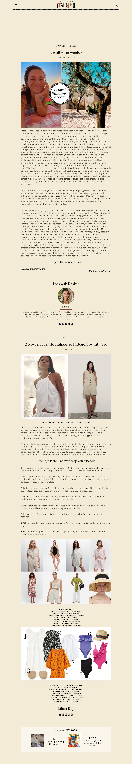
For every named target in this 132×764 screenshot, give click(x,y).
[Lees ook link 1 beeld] (37, 747)
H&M (78, 621)
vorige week (34, 131)
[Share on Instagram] (63, 324)
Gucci (81, 689)
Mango (79, 611)
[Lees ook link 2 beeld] (74, 747)
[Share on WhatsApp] (60, 324)
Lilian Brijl (67, 350)
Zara (61, 422)
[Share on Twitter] (66, 324)
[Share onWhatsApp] (69, 324)
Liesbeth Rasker (67, 58)
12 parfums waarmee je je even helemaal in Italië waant (92, 741)
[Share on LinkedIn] (72, 324)
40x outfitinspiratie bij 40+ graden (55, 742)
